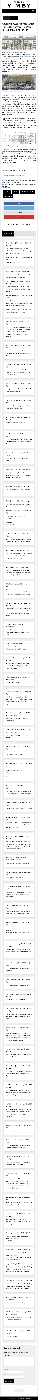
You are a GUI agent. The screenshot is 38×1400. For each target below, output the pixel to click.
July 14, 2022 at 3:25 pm (18, 501)
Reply (10, 245)
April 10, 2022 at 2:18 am (21, 322)
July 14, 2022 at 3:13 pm (18, 486)
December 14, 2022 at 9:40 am (20, 817)
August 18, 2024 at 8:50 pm (23, 1331)
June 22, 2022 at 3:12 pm (22, 434)
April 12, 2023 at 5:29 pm (22, 1197)
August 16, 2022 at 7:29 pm (22, 584)
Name (6, 1369)
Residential (8, 196)
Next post (25, 224)
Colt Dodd (7, 52)
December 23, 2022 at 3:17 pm (20, 872)
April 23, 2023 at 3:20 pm (18, 1233)
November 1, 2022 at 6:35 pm (18, 763)
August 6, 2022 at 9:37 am (17, 550)
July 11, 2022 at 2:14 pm (17, 469)
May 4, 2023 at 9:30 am (20, 1280)
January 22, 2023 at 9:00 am (21, 922)
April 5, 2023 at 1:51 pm (21, 1173)
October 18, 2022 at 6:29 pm (19, 746)
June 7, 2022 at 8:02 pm (23, 400)
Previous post (14, 224)
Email (6, 1375)
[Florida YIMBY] (19, 5)
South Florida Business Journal (25, 57)
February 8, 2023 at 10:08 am (20, 979)
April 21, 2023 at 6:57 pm (24, 295)
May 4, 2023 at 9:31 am (20, 1264)
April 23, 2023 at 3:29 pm (18, 1250)
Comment (7, 1355)
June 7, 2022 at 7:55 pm (22, 383)
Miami (15, 192)
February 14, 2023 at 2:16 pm (19, 1028)
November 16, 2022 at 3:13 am (20, 786)
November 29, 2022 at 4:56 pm (21, 257)
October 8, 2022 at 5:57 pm (21, 691)
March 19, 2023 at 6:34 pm (22, 510)
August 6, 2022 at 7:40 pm (17, 567)
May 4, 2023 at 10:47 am (19, 309)
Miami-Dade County (27, 192)
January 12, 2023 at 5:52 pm (19, 905)
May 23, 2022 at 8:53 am (22, 345)
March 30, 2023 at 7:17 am (23, 1125)
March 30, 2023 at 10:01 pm (23, 1140)
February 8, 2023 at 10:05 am (20, 963)
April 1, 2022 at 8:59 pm (18, 271)
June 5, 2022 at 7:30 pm (23, 364)
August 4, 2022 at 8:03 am (20, 534)
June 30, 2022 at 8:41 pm (24, 453)
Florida (7, 192)
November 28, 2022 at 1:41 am (20, 803)
